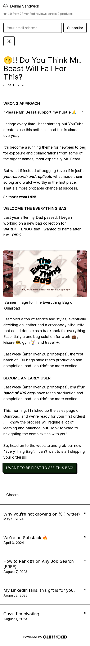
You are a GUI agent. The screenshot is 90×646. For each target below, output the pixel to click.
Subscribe (75, 28)
